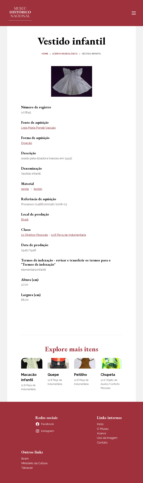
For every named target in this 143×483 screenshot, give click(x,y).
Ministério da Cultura (34, 463)
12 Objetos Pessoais (34, 235)
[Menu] (134, 13)
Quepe (53, 375)
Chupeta (108, 375)
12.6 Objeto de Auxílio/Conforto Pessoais (110, 384)
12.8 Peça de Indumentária (68, 235)
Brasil (24, 219)
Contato (102, 442)
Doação (26, 143)
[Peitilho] (84, 363)
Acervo (101, 433)
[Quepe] (58, 363)
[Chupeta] (111, 363)
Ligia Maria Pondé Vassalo (38, 127)
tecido (38, 189)
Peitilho (80, 375)
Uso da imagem (107, 438)
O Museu (102, 428)
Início (100, 424)
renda (25, 189)
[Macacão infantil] (31, 363)
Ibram (25, 458)
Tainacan (27, 467)
